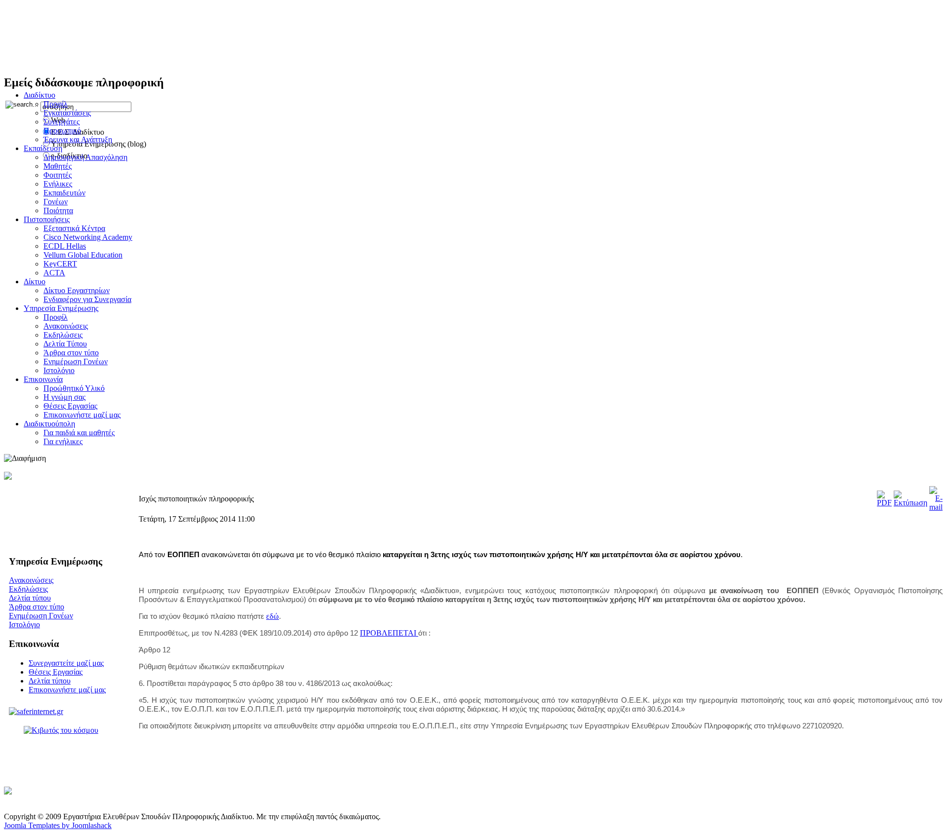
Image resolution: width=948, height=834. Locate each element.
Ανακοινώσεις (31, 580)
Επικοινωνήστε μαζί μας (67, 689)
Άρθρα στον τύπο (36, 607)
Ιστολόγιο (24, 624)
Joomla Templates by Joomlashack (58, 825)
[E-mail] (936, 507)
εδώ (272, 616)
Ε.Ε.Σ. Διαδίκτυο (78, 37)
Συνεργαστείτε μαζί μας (66, 663)
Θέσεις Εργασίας (55, 672)
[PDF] (884, 502)
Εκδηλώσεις (28, 589)
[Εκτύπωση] (910, 502)
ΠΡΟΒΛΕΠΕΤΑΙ (389, 633)
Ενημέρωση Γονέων (41, 615)
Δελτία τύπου (30, 598)
